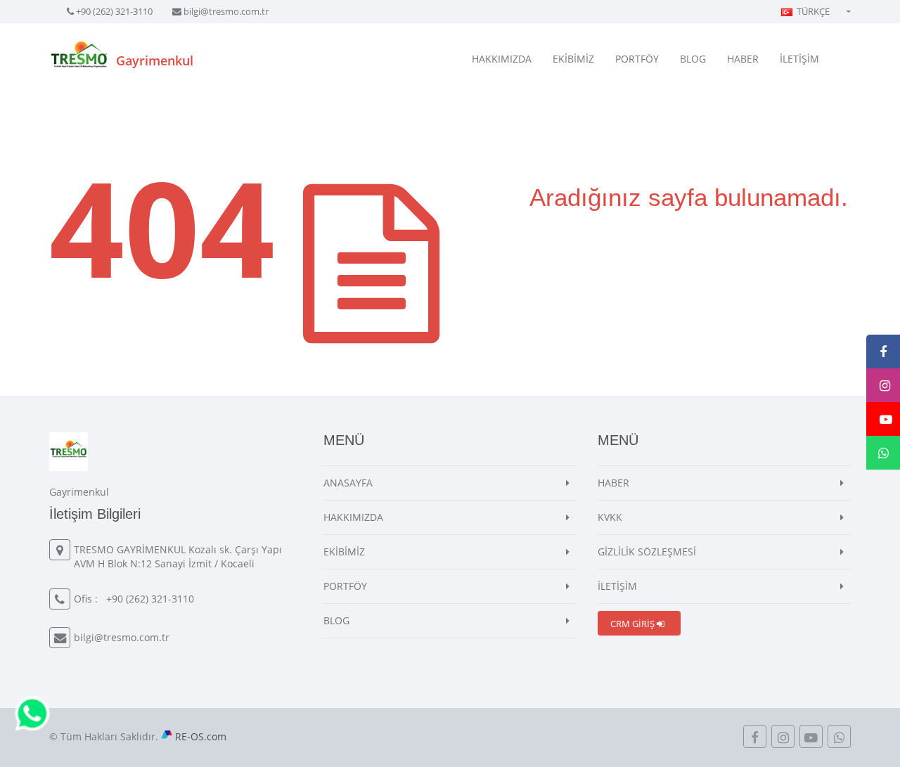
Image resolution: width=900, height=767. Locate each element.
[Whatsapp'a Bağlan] (32, 712)
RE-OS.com (200, 736)
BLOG (693, 58)
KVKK (610, 517)
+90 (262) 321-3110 (114, 11)
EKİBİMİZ (573, 58)
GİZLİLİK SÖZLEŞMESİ (647, 551)
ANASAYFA (348, 482)
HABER (743, 58)
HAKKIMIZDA (502, 58)
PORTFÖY (637, 58)
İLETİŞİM (799, 58)
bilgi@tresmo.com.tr (226, 11)
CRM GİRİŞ (633, 623)
